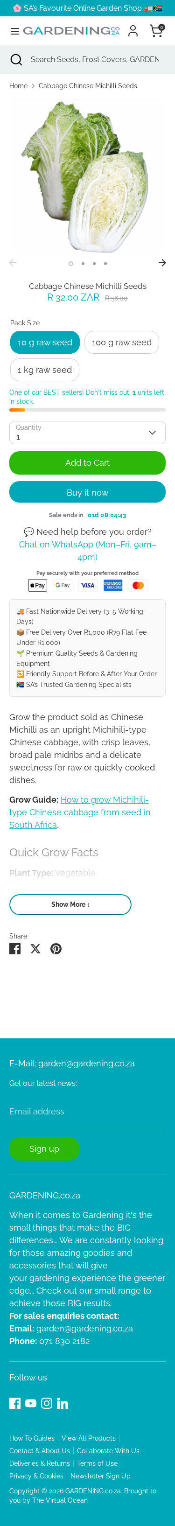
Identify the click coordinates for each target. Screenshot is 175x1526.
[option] (87, 176)
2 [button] (83, 263)
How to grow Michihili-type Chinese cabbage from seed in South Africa (80, 812)
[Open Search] (15, 60)
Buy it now (88, 492)
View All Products (89, 1438)
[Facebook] (15, 1403)
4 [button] (105, 263)
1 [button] (71, 263)
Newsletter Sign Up (100, 1476)
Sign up (44, 1149)
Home (18, 86)
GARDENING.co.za (93, 1491)
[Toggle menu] (11, 31)
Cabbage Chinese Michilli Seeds (88, 86)
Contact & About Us (39, 1451)
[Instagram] (46, 1403)
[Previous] (12, 262)
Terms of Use (97, 1463)
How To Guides (32, 1438)
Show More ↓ (70, 904)
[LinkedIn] (62, 1403)
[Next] (162, 262)
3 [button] (94, 263)
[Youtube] (30, 1403)
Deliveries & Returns (39, 1463)
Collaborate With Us (108, 1451)
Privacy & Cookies (36, 1476)
